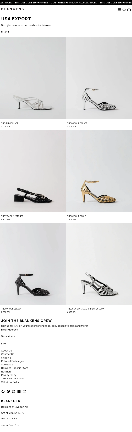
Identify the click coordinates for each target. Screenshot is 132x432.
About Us (6, 350)
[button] (124, 9)
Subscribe (7, 336)
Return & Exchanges (12, 361)
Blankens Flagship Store (14, 368)
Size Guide (7, 364)
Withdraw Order (10, 382)
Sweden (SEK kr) (8, 425)
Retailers (6, 371)
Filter (4, 31)
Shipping (6, 357)
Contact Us (7, 354)
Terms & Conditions (12, 378)
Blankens (13, 418)
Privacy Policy (8, 375)
